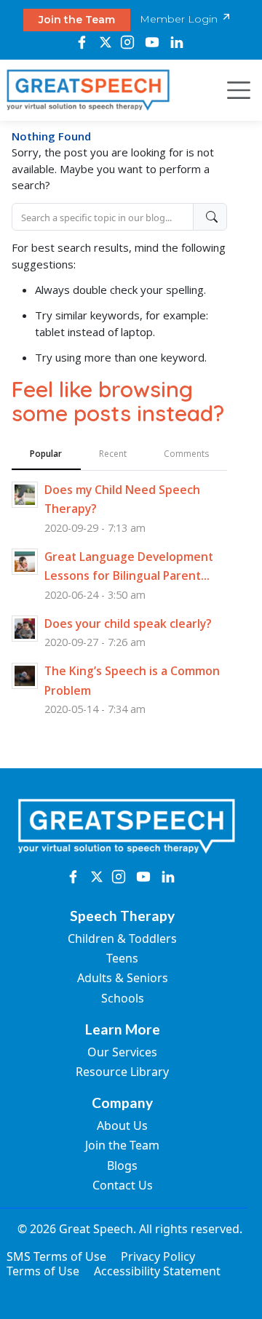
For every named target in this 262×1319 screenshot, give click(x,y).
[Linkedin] (177, 42)
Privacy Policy (158, 1256)
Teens (122, 958)
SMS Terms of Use (56, 1256)
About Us (122, 1125)
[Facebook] (81, 42)
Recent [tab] (113, 453)
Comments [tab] (186, 453)
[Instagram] (128, 42)
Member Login (180, 18)
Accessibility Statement (157, 1271)
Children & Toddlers (122, 939)
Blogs (122, 1165)
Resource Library (122, 1072)
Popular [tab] (46, 453)
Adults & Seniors (122, 978)
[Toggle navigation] (234, 90)
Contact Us (122, 1185)
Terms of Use (43, 1271)
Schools (122, 998)
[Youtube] (151, 42)
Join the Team (77, 19)
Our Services (122, 1052)
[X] (105, 42)
